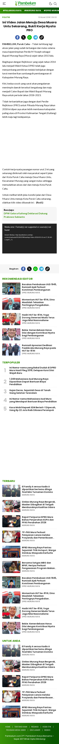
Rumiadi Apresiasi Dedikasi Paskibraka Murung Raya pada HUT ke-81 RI (39, 348)
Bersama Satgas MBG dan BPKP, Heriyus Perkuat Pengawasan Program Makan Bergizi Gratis (38, 566)
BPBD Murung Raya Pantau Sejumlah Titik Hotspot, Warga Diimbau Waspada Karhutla (39, 550)
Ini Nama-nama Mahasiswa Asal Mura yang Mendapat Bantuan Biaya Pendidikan (33, 400)
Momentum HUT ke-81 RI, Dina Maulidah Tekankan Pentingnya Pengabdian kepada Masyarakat (38, 303)
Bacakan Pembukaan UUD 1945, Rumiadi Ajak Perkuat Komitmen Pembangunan (39, 287)
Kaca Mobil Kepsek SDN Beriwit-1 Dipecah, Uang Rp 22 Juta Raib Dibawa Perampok (32, 409)
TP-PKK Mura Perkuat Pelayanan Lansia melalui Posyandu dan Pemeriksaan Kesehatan (37, 536)
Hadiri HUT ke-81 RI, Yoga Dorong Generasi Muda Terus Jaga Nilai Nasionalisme (38, 317)
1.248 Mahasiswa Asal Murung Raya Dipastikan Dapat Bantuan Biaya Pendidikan (28, 381)
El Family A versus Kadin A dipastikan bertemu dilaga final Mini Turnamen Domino (37, 489)
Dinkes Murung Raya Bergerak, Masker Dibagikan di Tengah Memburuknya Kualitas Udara (39, 504)
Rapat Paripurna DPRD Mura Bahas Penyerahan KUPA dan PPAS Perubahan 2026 (38, 520)
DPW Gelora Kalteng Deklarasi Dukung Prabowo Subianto (25, 215)
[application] (29, 238)
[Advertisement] (29, 143)
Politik (6, 17)
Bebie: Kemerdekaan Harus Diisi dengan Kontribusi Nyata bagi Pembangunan (38, 333)
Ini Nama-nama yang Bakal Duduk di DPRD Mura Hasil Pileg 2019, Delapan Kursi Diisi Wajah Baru (32, 370)
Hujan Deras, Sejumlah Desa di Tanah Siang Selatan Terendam (30, 391)
